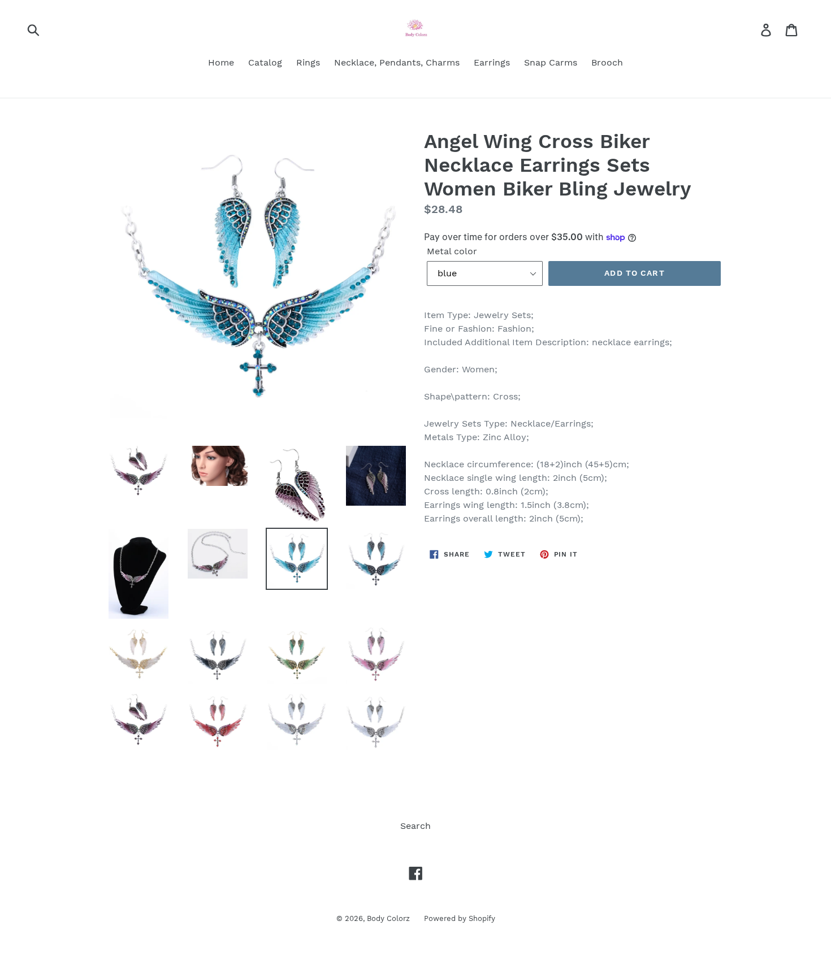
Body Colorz (388, 918)
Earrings (492, 62)
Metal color (452, 251)
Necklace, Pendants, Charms (397, 62)
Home (221, 62)
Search (415, 825)
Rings (308, 62)
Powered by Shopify (459, 918)
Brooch (607, 62)
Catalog (265, 62)
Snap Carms (550, 62)
